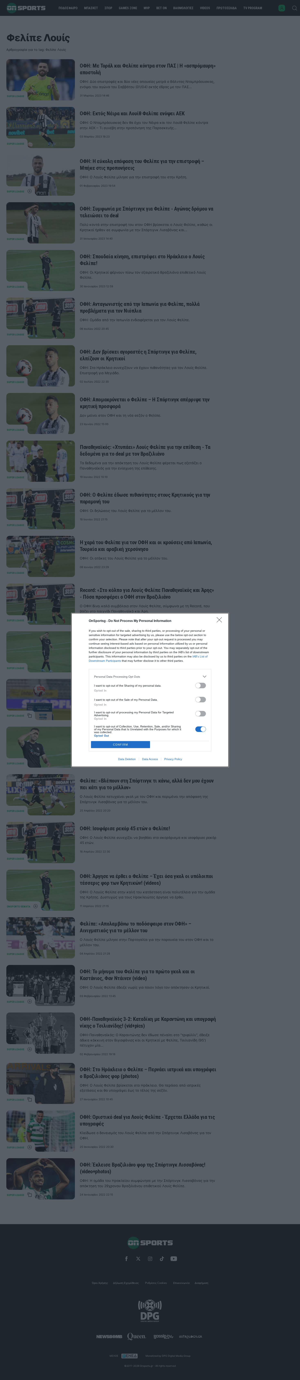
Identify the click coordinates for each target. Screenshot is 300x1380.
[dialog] (150, 690)
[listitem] (150, 676)
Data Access (150, 759)
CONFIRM (120, 744)
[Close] (220, 621)
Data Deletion (127, 759)
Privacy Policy (173, 759)
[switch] (200, 685)
